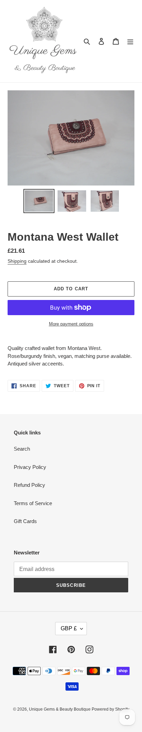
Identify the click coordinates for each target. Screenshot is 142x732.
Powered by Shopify (110, 709)
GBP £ (69, 628)
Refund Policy (29, 485)
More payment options (71, 324)
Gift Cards (25, 521)
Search (22, 449)
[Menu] (130, 41)
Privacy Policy (30, 467)
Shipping (17, 261)
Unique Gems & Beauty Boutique (60, 709)
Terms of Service (33, 503)
